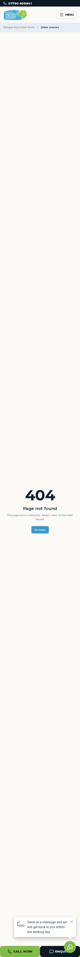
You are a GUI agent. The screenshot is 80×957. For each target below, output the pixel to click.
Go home (40, 529)
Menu (69, 15)
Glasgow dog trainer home (18, 27)
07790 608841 (20, 3)
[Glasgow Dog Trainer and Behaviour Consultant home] (15, 14)
